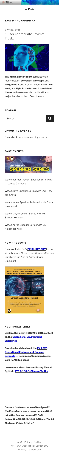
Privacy (22, 449)
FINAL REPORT (36, 249)
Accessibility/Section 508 (35, 445)
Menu (31, 9)
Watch (8, 179)
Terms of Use (34, 449)
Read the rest (37, 96)
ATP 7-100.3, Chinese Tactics (31, 371)
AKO (19, 442)
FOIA (18, 445)
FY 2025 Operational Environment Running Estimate (26, 352)
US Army (27, 442)
